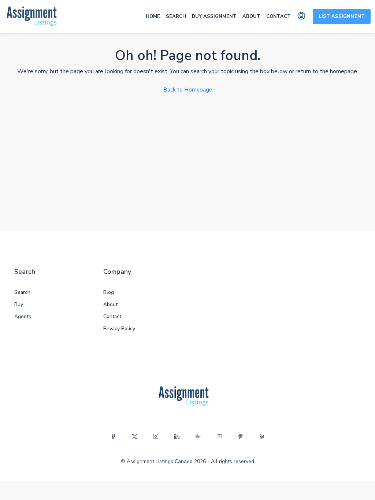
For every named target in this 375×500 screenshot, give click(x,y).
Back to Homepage (187, 89)
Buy (18, 304)
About (251, 16)
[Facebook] (113, 437)
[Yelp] (262, 437)
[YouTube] (219, 437)
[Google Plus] (198, 437)
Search (176, 16)
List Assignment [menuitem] (342, 16)
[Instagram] (155, 437)
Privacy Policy (119, 328)
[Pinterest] (240, 437)
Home (153, 16)
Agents (22, 316)
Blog (108, 292)
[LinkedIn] (177, 437)
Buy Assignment (214, 16)
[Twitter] (134, 437)
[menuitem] (301, 16)
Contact (278, 16)
